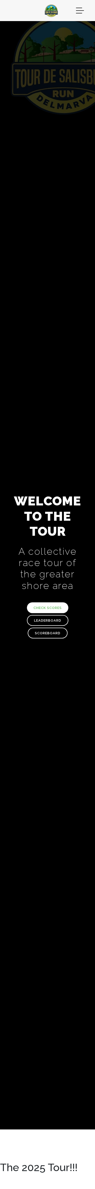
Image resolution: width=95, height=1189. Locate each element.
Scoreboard (47, 633)
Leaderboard (47, 620)
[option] (47, 564)
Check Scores (48, 608)
